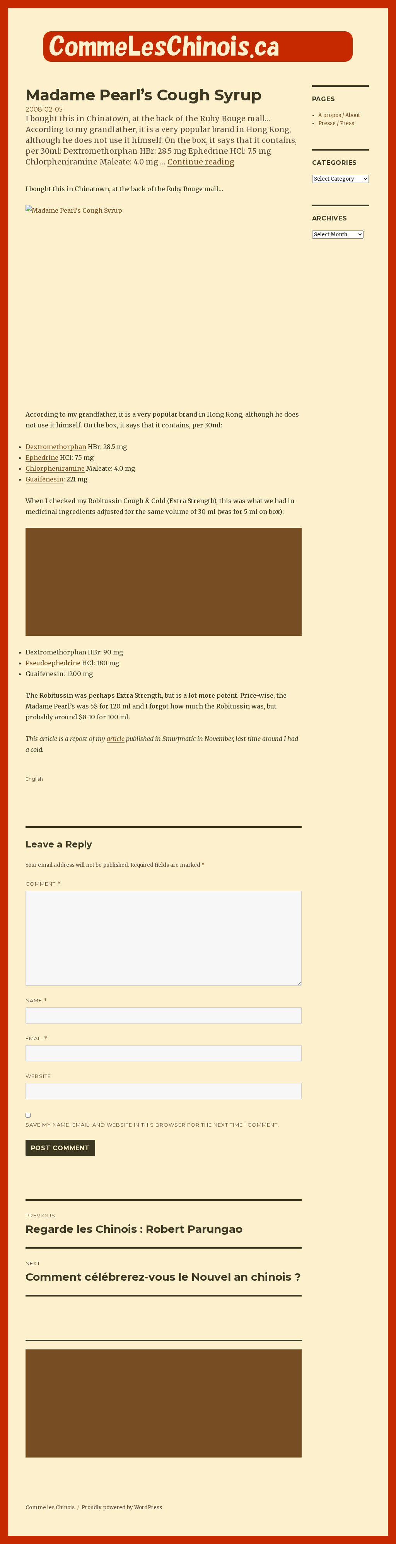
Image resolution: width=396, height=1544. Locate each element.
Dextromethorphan (56, 447)
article (116, 738)
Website (38, 1076)
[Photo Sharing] (164, 301)
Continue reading (200, 161)
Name (36, 1000)
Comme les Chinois (50, 1507)
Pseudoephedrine (53, 663)
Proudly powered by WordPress (122, 1507)
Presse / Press (336, 123)
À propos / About (339, 115)
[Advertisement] (165, 583)
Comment (43, 884)
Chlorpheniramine (55, 468)
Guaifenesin (44, 479)
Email (37, 1038)
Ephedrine (42, 457)
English (34, 779)
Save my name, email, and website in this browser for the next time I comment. (152, 1125)
